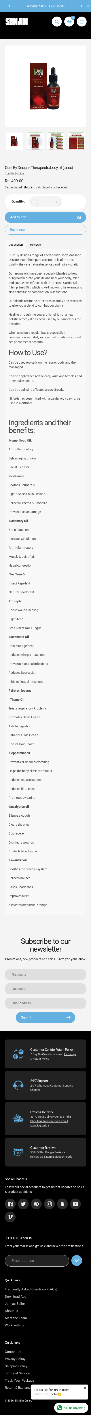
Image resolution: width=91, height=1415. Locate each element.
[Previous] (10, 6)
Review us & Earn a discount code (51, 1156)
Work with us (14, 1325)
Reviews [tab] (35, 244)
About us (11, 1311)
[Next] (81, 6)
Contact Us (13, 1352)
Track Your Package (19, 1381)
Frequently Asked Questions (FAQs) (31, 1289)
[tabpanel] (45, 582)
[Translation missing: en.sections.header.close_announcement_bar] (87, 6)
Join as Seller (15, 1304)
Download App (15, 1297)
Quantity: (18, 201)
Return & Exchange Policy (23, 1388)
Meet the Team (16, 1318)
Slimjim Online (23, 1400)
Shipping (29, 187)
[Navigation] (82, 22)
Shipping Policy (16, 1366)
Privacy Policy (15, 1359)
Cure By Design (14, 173)
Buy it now (17, 230)
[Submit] (76, 1260)
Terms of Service (17, 1373)
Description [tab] (15, 244)
